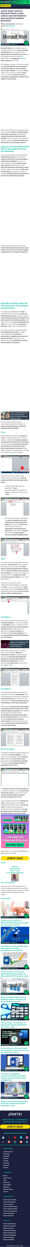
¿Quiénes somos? (8, 1151)
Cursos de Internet (8, 1204)
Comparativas (7, 1184)
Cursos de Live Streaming (10, 1211)
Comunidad (6, 1154)
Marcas (5, 1175)
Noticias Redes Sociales (9, 1230)
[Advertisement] (15, 97)
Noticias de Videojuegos (9, 1235)
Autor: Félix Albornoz (8, 883)
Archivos (5, 1191)
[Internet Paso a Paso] (10, 2)
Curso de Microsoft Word (15, 873)
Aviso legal (6, 1165)
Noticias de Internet (8, 1228)
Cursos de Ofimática (8, 1213)
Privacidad (6, 1163)
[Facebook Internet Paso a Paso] (3, 1137)
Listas (4, 1180)
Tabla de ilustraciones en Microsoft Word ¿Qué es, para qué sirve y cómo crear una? (14, 923)
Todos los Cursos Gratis (9, 1199)
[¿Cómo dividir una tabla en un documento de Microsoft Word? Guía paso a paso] (15, 1011)
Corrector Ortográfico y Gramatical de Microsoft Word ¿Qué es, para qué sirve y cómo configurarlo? (13, 1077)
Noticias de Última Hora (9, 1223)
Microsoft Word (15, 868)
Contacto (5, 1160)
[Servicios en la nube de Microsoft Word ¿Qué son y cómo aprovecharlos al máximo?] (15, 935)
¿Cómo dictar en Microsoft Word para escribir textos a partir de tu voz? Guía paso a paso (15, 1050)
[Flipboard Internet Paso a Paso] (9, 1141)
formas (23, 58)
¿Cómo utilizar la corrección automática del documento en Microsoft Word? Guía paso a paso (15, 974)
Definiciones (6, 1182)
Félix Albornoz (10, 26)
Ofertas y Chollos (8, 1189)
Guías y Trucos (15, 870)
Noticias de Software (8, 1239)
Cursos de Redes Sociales (10, 1206)
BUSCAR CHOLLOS (5, 5)
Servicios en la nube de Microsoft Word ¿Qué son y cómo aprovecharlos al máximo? (14, 948)
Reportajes (6, 1187)
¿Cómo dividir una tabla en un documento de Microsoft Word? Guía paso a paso (14, 1025)
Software (15, 866)
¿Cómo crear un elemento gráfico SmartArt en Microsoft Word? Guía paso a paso (14, 1103)
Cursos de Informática (9, 1202)
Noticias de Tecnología (9, 1226)
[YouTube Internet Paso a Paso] (15, 1137)
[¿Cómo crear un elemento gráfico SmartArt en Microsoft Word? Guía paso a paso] (15, 1090)
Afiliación (5, 1158)
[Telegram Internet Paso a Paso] (21, 1137)
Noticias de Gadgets (8, 1237)
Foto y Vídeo (20, 5)
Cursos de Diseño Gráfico (10, 1208)
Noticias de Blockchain (9, 1232)
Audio (13, 5)
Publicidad (6, 1156)
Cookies (5, 1167)
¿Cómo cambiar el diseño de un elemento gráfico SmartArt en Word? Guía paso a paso (13, 999)
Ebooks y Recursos (8, 1215)
